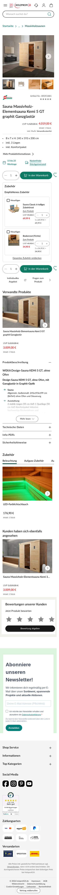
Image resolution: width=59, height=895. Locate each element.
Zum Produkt (28, 211)
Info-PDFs (9, 435)
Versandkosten (13, 867)
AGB (45, 881)
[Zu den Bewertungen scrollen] (46, 99)
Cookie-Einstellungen (15, 887)
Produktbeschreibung (15, 362)
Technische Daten (13, 427)
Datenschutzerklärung (36, 884)
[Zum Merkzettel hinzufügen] (56, 175)
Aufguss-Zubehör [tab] (34, 461)
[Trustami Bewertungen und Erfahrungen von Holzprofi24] (11, 803)
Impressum (35, 881)
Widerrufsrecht (18, 884)
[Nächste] (50, 461)
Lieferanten (31, 887)
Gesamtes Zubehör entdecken (27, 258)
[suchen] (49, 14)
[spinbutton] (11, 175)
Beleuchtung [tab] (10, 461)
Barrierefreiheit (45, 887)
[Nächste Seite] (49, 84)
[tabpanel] (28, 493)
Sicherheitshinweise (15, 442)
